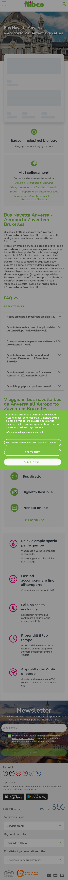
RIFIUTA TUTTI (32, 452)
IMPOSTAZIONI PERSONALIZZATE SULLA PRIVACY (33, 442)
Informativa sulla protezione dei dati (24, 432)
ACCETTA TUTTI (32, 462)
